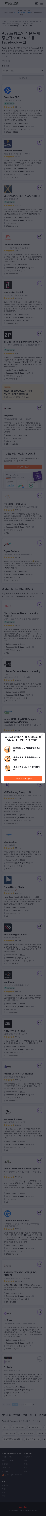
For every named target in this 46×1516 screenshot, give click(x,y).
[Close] (42, 735)
